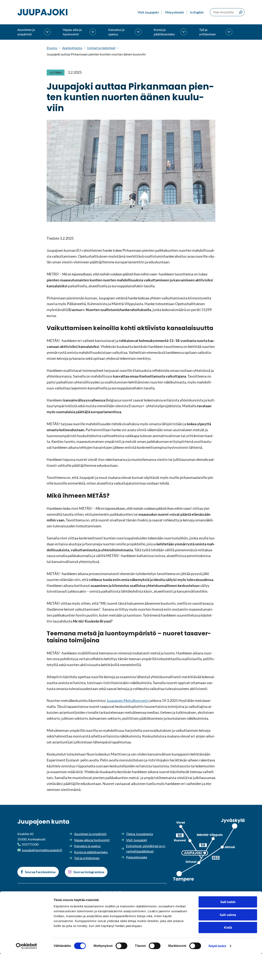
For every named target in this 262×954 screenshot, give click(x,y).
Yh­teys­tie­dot (174, 12)
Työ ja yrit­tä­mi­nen (207, 32)
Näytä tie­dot (217, 946)
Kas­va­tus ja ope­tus (116, 32)
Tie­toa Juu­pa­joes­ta (139, 834)
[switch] (121, 946)
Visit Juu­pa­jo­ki (148, 12)
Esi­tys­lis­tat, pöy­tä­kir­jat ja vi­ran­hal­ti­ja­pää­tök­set (146, 848)
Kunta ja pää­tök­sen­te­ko (164, 32)
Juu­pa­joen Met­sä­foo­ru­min (127, 700)
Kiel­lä (228, 927)
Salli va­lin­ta (228, 915)
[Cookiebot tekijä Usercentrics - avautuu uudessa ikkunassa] (26, 946)
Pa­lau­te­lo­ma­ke (136, 857)
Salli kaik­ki (227, 902)
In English (197, 12)
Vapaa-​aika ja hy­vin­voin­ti (72, 32)
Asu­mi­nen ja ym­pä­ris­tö (26, 32)
